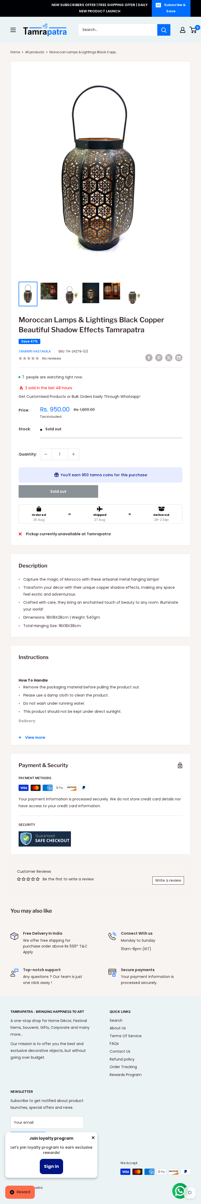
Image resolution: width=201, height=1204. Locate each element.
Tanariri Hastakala (35, 351)
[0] (193, 30)
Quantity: (28, 454)
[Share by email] (178, 357)
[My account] (182, 30)
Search (116, 1020)
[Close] (93, 1138)
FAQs (114, 1043)
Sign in (51, 1166)
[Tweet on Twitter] (168, 357)
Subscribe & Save (175, 8)
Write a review (168, 880)
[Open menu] (13, 30)
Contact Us (120, 1051)
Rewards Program (126, 1074)
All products (34, 52)
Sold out (58, 491)
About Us (118, 1028)
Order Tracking (123, 1066)
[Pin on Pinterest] (159, 357)
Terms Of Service (126, 1036)
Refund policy (122, 1059)
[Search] (163, 30)
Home (15, 52)
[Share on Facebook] (149, 357)
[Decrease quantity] (45, 454)
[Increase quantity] (73, 454)
